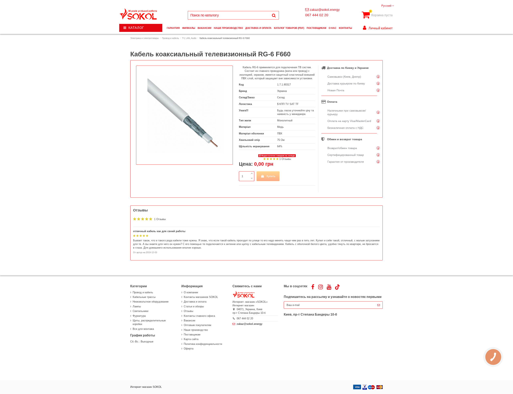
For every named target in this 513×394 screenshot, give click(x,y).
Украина (282, 90)
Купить (271, 176)
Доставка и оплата (195, 301)
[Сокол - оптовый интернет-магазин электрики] (138, 14)
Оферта (188, 348)
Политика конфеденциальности (203, 343)
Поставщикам (192, 334)
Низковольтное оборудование (151, 301)
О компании (191, 292)
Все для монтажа (143, 328)
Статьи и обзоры (194, 306)
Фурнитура (139, 315)
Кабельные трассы (144, 297)
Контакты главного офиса (199, 315)
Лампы (137, 306)
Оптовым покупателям (197, 325)
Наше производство (196, 329)
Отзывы (188, 311)
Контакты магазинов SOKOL (201, 297)
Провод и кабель (143, 292)
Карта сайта (191, 339)
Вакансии (189, 320)
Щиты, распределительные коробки (149, 322)
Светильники (140, 311)
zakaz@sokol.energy (325, 9)
